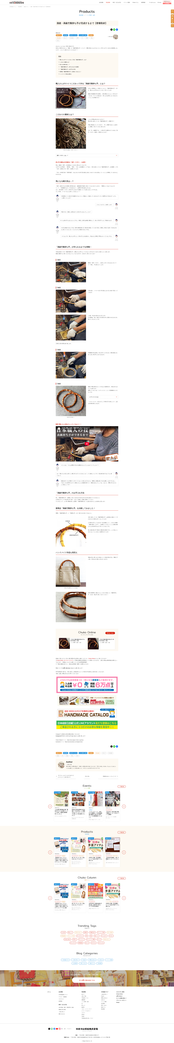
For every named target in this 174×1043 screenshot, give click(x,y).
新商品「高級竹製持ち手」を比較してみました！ (70, 71)
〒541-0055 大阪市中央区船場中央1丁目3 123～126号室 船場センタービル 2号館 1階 (90, 1037)
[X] (111, 30)
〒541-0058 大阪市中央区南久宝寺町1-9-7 (89, 1035)
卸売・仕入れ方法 (117, 2)
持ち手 (65, 38)
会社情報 (101, 2)
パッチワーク (80, 935)
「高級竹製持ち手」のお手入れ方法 (68, 69)
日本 (58, 40)
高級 (87, 38)
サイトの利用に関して (121, 998)
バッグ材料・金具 (90, 15)
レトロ (99, 939)
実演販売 (80, 942)
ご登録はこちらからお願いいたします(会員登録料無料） (75, 662)
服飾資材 (83, 999)
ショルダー (104, 935)
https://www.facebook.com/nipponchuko (74, 741)
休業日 (85, 932)
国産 (78, 38)
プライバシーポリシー (121, 1000)
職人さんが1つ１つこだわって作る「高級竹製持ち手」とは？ (73, 59)
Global (160, 2)
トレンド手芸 (71, 935)
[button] (123, 806)
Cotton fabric (67, 939)
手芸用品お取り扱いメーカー (87, 1018)
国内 (62, 1028)
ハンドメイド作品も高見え (66, 74)
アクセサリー (69, 1028)
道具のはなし (106, 939)
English (84, 959)
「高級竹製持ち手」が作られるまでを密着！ (69, 66)
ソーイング (82, 939)
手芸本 (83, 1016)
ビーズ (87, 942)
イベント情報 (127, 2)
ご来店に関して (76, 959)
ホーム (49, 991)
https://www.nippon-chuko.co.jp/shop (75, 740)
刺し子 (83, 994)
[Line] (114, 30)
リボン (111, 935)
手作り (75, 939)
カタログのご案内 (120, 991)
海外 (65, 1028)
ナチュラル (101, 942)
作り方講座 (110, 932)
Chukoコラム (135, 2)
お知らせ (101, 959)
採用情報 (143, 2)
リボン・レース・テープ (86, 1009)
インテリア (73, 942)
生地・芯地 (84, 996)
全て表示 (63, 932)
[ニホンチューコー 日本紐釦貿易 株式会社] (87, 1029)
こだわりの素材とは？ (65, 62)
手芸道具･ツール (85, 997)
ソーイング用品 (101, 932)
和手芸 (83, 1014)
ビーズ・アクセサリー (86, 1010)
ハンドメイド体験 (91, 939)
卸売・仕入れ (83, 963)
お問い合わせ (153, 2)
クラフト (83, 1012)
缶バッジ (97, 935)
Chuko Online (111, 633)
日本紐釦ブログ (66, 959)
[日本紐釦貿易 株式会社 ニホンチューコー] (17, 2)
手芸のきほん (78, 932)
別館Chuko (93, 932)
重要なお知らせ (92, 959)
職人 (92, 38)
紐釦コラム (59, 35)
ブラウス (94, 942)
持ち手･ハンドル (73, 35)
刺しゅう (70, 932)
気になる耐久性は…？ (65, 64)
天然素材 (72, 38)
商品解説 (91, 35)
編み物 (83, 1007)
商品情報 (108, 2)
